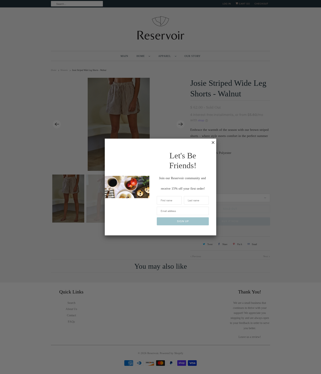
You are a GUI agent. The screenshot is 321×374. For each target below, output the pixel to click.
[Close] (211, 144)
